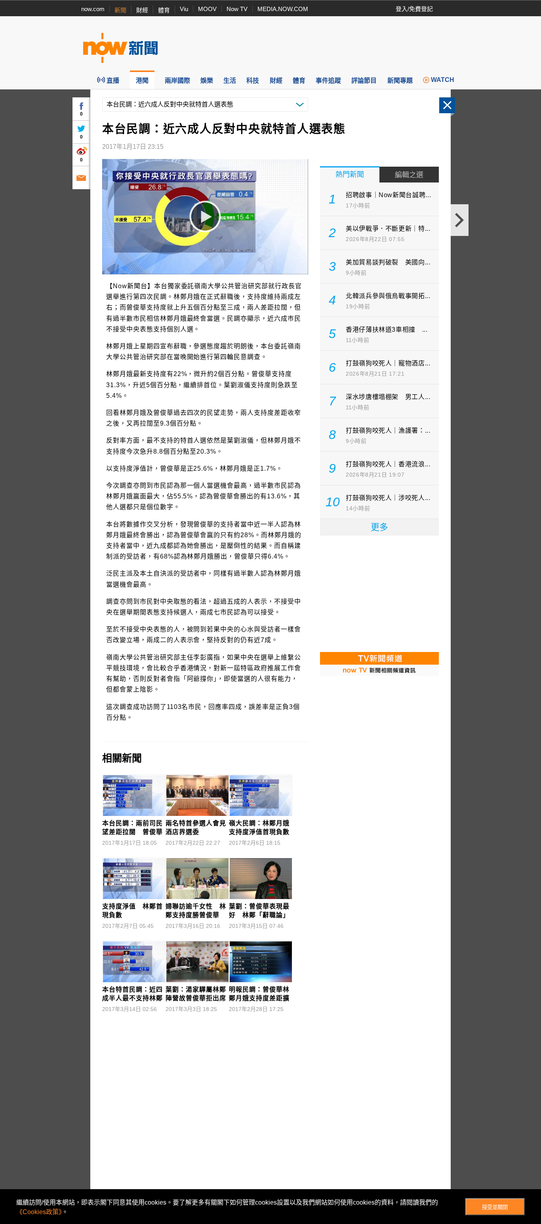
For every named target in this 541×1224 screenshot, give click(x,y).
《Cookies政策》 (39, 1212)
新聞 (120, 10)
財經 (142, 10)
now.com (93, 9)
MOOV (207, 9)
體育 (164, 10)
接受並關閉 (495, 1207)
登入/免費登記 (414, 9)
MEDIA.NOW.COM (282, 9)
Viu (184, 9)
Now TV (237, 9)
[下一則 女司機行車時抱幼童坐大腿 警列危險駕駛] (460, 220)
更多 (379, 527)
